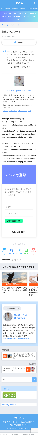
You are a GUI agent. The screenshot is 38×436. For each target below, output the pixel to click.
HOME (20, 417)
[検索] (34, 379)
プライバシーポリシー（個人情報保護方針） (19, 422)
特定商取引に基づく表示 (19, 425)
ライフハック (16, 260)
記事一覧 (15, 8)
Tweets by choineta (8, 405)
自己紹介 (23, 8)
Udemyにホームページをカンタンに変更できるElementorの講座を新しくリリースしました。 (19, 16)
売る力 (19, 3)
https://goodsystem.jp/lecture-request (17, 111)
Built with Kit (19, 232)
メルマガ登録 (5, 8)
